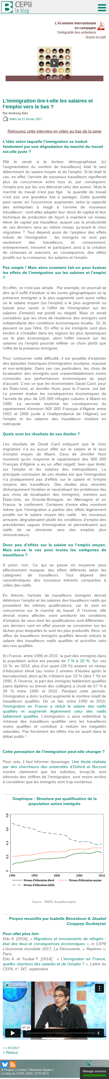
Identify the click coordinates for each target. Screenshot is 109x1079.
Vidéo (13, 119)
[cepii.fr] (97, 1064)
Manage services (94, 1071)
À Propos (7, 1069)
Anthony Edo (18, 113)
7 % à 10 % (78, 661)
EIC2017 (14, 1048)
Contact (21, 1069)
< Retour (10, 1052)
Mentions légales (41, 1069)
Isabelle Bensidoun (68, 918)
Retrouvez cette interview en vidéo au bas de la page (54, 131)
